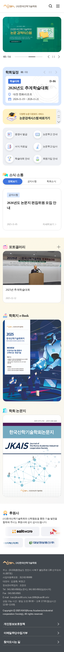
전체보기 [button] (13, 181)
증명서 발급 (20, 134)
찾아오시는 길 (11, 642)
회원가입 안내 (49, 158)
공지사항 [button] (32, 181)
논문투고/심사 (49, 146)
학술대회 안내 (21, 158)
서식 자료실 (20, 146)
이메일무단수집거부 (14, 633)
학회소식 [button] (51, 181)
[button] (50, 6)
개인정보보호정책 (13, 624)
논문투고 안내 (49, 134)
